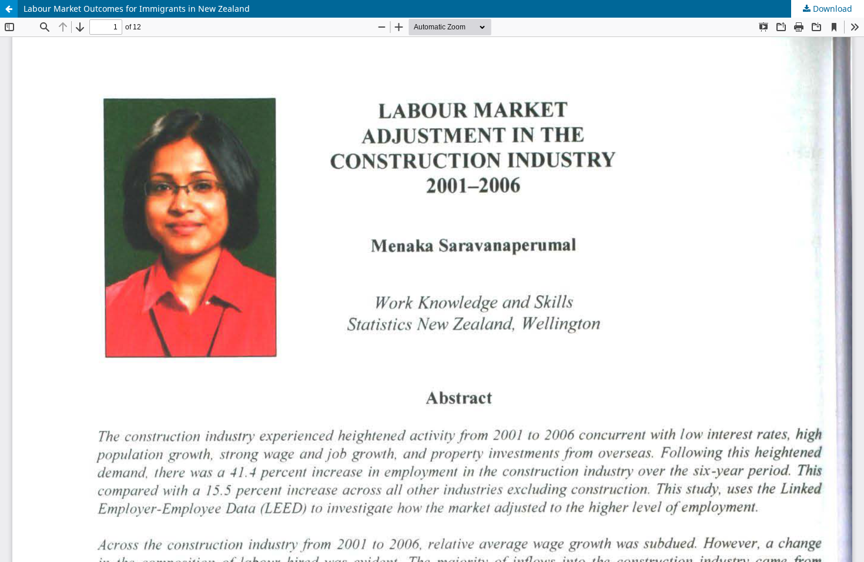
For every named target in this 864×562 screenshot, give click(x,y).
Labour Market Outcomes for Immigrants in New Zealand (137, 8)
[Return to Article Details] (9, 9)
